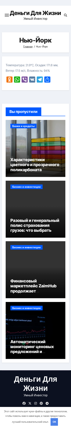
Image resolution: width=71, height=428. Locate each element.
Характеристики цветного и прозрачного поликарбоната (34, 164)
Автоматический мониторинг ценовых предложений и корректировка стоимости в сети (32, 351)
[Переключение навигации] (7, 15)
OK (54, 421)
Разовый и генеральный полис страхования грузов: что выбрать (34, 225)
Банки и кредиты (23, 126)
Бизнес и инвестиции (26, 186)
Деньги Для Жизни (35, 12)
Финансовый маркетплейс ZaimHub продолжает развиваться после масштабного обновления (33, 293)
